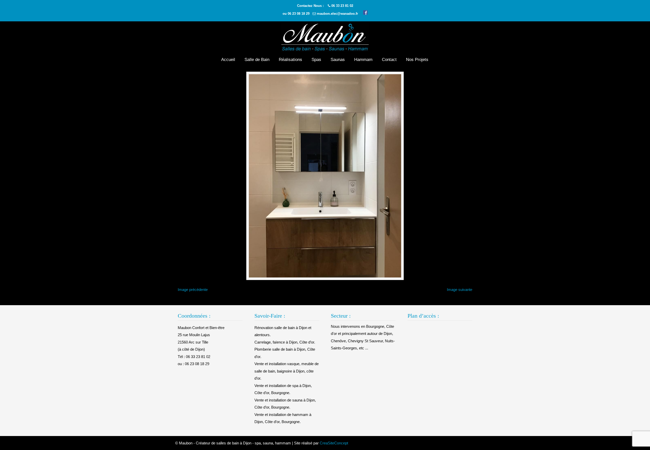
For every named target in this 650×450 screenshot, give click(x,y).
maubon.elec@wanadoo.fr (337, 13)
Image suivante (459, 289)
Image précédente (193, 289)
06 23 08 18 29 (299, 13)
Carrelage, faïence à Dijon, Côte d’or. (284, 342)
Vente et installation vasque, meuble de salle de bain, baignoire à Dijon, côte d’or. (286, 371)
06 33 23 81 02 (342, 6)
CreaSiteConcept (334, 443)
